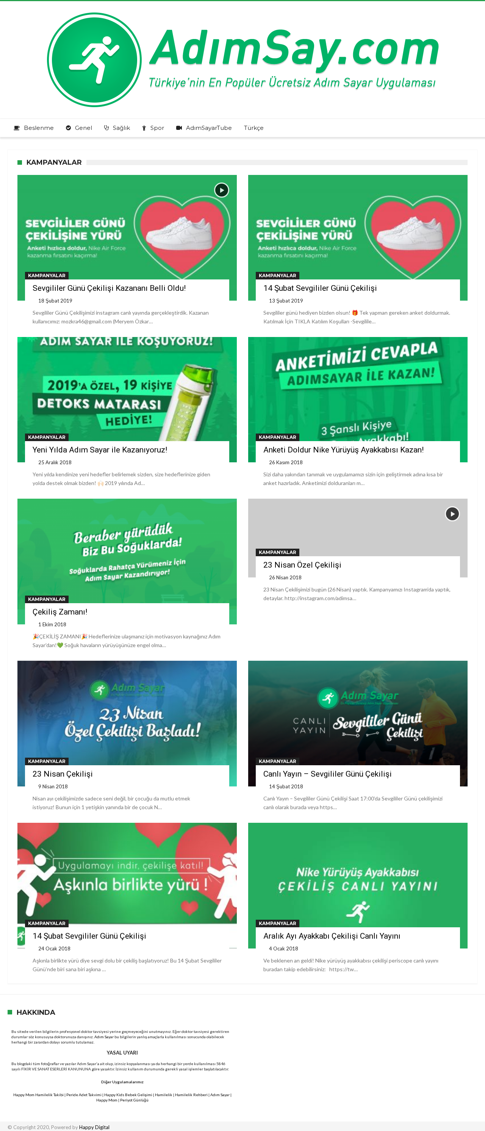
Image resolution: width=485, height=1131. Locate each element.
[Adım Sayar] (242, 12)
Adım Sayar (104, 1036)
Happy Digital (94, 1127)
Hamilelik (163, 1094)
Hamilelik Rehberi (191, 1094)
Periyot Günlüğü (134, 1100)
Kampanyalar (47, 275)
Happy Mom (106, 1100)
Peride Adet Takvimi (84, 1094)
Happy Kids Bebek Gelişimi (128, 1094)
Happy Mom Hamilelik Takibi (38, 1094)
